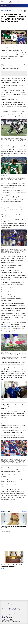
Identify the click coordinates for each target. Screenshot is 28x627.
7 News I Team (14, 603)
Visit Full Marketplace (22, 511)
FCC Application (5, 611)
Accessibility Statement (7, 613)
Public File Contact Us (14, 611)
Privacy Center (5, 609)
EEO (9, 610)
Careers (12, 610)
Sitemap (3, 608)
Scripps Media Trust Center (18, 613)
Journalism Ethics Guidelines (15, 609)
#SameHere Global (6, 326)
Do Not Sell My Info (10, 608)
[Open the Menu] (2, 1)
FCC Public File (18, 610)
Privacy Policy (18, 608)
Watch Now (24, 1)
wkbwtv (3, 616)
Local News (4, 603)
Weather (20, 603)
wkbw (5, 616)
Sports (9, 603)
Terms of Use (5, 610)
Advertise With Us (6, 604)
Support (12, 604)
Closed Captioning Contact (8, 614)
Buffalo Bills (6, 10)
